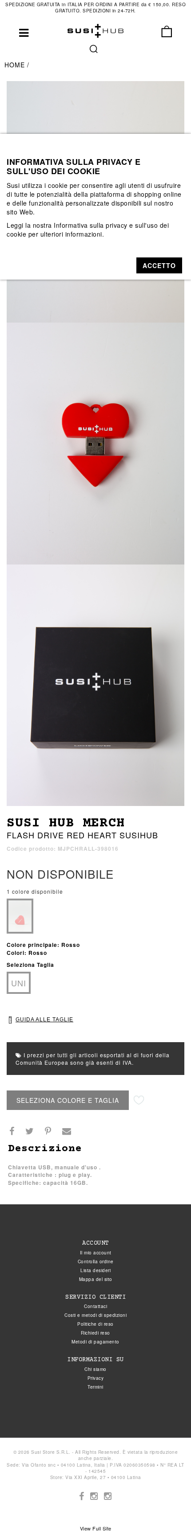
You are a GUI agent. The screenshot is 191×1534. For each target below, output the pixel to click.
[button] (159, 265)
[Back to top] (166, 1509)
